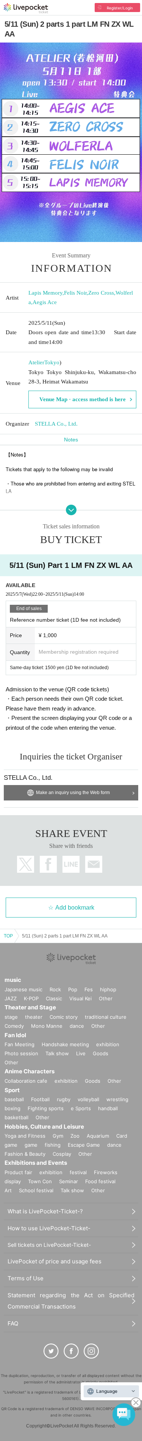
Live (81, 1053)
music (13, 979)
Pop (72, 989)
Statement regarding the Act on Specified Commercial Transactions (71, 1301)
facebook (48, 864)
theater (33, 1017)
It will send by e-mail (93, 864)
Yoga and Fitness (25, 1136)
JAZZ (11, 998)
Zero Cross (101, 293)
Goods (100, 1053)
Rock (55, 989)
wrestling (117, 1099)
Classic (54, 998)
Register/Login (120, 8)
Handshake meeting (65, 1044)
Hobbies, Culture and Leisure (44, 1126)
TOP (8, 936)
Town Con (40, 1181)
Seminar (68, 1181)
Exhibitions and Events (36, 1162)
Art (8, 1190)
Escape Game (84, 1145)
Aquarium (98, 1136)
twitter (25, 864)
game (31, 1145)
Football (40, 1099)
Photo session (21, 1053)
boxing (12, 1108)
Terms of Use (26, 1278)
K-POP (31, 998)
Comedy (14, 1026)
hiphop (108, 989)
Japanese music (23, 989)
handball (108, 1108)
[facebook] (71, 1351)
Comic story (64, 1017)
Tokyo (51, 362)
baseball (14, 1099)
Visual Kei (80, 998)
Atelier (36, 362)
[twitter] (51, 1351)
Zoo (75, 1136)
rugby (63, 1099)
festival (78, 1172)
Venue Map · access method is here (82, 399)
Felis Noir (75, 293)
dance (77, 1026)
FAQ (13, 1323)
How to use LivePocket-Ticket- (49, 1228)
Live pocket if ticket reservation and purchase (26, 8)
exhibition (107, 1044)
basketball (16, 1117)
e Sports (81, 1108)
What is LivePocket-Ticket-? (45, 1211)
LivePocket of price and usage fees (54, 1261)
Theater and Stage (30, 1007)
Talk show (57, 1053)
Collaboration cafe (26, 1081)
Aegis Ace (45, 302)
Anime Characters (30, 1071)
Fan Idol (15, 1035)
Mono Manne (46, 1026)
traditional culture (105, 1017)
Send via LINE (71, 864)
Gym (58, 1136)
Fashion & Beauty (25, 1154)
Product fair (18, 1172)
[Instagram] (91, 1351)
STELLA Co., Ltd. (56, 424)
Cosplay (62, 1154)
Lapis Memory (45, 293)
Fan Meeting (19, 1044)
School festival (36, 1190)
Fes (88, 989)
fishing (53, 1145)
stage (11, 1017)
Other (105, 998)
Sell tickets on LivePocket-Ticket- (49, 1245)
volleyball (88, 1099)
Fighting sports (46, 1108)
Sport (12, 1090)
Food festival (100, 1181)
